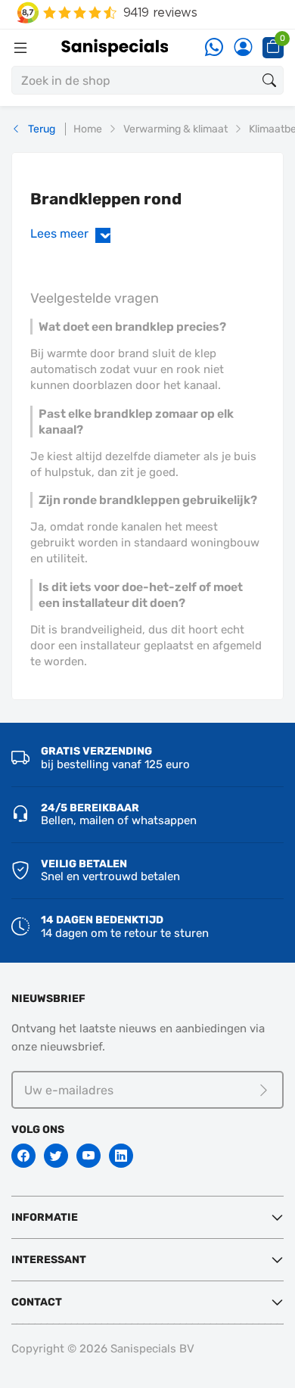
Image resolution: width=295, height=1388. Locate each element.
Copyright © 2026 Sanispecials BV (102, 1348)
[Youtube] (88, 1156)
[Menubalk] (20, 48)
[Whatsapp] (214, 48)
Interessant (48, 1259)
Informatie (44, 1217)
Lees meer (73, 233)
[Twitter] (56, 1156)
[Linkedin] (121, 1156)
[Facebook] (23, 1156)
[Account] (243, 48)
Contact (36, 1302)
